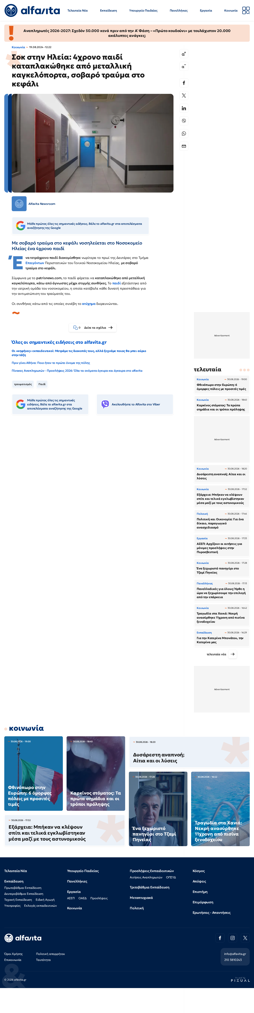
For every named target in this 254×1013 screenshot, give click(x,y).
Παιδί (42, 384)
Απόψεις (199, 881)
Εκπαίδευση (108, 10)
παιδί (117, 283)
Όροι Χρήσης (13, 954)
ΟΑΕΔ (82, 898)
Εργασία (206, 10)
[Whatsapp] (184, 133)
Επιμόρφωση (203, 902)
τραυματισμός (23, 384)
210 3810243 (233, 960)
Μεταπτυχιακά (141, 897)
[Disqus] (95, 474)
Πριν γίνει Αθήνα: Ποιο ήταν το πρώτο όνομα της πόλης (51, 363)
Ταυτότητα (43, 960)
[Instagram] (232, 938)
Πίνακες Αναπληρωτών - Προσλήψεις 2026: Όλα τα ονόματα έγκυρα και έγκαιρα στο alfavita (77, 370)
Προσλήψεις (98, 898)
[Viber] (184, 121)
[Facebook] (184, 83)
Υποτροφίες (12, 905)
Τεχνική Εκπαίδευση (18, 899)
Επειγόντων (34, 263)
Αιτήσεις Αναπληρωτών (146, 877)
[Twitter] (184, 95)
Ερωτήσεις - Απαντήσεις (212, 912)
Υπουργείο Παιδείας (143, 10)
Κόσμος (199, 871)
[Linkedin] (184, 108)
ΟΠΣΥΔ (171, 877)
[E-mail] (184, 146)
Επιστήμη (200, 892)
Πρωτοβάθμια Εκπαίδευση (22, 888)
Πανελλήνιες (179, 10)
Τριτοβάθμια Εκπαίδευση (149, 887)
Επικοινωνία (12, 960)
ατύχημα (89, 303)
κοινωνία (26, 728)
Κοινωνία (231, 10)
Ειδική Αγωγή (45, 899)
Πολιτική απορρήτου (50, 954)
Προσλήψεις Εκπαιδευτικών (152, 871)
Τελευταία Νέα (77, 10)
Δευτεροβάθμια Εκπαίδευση (23, 893)
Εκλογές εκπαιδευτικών (40, 905)
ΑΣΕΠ (71, 898)
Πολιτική (137, 908)
